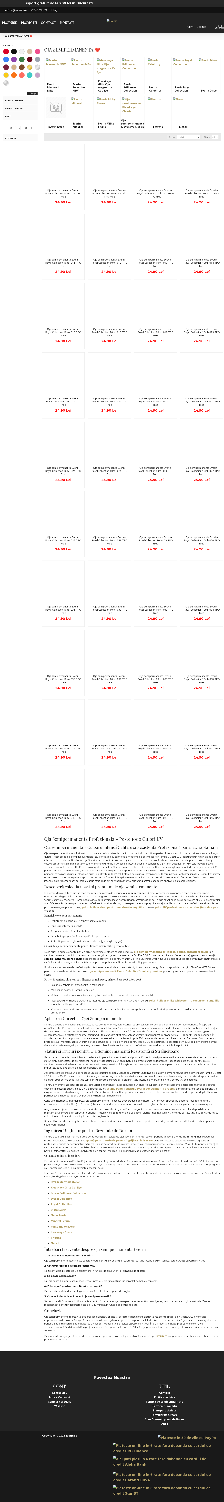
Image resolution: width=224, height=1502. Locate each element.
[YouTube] (105, 1363)
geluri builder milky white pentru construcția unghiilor (184, 1000)
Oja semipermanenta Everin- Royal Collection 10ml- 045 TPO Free (202, 818)
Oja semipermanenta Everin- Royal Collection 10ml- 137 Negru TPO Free (155, 193)
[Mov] (14, 59)
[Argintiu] (37, 67)
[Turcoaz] (29, 75)
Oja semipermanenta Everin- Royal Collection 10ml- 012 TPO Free (109, 263)
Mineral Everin (60, 1221)
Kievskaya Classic (62, 1232)
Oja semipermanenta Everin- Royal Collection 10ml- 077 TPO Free (63, 193)
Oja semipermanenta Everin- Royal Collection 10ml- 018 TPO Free (155, 332)
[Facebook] (79, 1363)
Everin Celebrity (61, 1198)
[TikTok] (131, 1363)
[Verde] (22, 59)
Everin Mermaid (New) (65, 1182)
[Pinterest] (118, 1363)
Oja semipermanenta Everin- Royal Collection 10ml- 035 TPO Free (63, 679)
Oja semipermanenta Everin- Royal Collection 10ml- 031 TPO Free (63, 610)
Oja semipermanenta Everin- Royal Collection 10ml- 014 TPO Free (202, 263)
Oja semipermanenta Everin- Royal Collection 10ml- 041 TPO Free (202, 748)
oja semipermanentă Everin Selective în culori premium (125, 971)
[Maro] (22, 67)
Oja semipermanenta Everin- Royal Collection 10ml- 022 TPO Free (155, 401)
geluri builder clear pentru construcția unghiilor (112, 907)
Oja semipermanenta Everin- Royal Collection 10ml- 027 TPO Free (202, 471)
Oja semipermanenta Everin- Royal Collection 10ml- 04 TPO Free (109, 748)
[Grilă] (47, 137)
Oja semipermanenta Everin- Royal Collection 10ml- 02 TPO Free (63, 401)
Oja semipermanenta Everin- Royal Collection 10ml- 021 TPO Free (109, 401)
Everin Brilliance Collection (68, 1193)
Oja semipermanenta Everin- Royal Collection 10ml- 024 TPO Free (63, 471)
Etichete (10, 138)
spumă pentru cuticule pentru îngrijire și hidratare (119, 1140)
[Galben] (6, 75)
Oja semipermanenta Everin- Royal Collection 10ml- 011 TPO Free (63, 263)
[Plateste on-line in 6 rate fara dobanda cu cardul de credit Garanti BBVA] (164, 1477)
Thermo (56, 1238)
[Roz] (37, 51)
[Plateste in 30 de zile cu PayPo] (187, 1437)
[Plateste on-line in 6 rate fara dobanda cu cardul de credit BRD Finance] (164, 1448)
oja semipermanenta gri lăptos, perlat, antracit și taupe (171, 952)
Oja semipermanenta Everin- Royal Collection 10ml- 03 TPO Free (155, 540)
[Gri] (37, 59)
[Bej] (14, 67)
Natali (55, 1243)
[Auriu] (29, 67)
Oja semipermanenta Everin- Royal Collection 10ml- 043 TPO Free (109, 818)
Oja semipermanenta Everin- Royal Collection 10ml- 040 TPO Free (155, 748)
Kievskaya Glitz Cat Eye (66, 1187)
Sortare (172, 137)
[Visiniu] (6, 67)
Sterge (33, 93)
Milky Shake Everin (63, 1226)
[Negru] (14, 51)
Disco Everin (58, 1210)
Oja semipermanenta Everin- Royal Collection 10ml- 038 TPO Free (202, 679)
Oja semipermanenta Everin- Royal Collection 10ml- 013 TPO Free (155, 263)
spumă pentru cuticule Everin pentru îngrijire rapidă (141, 1088)
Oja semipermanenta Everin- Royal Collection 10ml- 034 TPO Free (202, 610)
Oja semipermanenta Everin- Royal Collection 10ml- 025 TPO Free (109, 471)
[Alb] (22, 51)
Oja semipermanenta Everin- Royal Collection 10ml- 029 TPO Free (109, 540)
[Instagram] (92, 1363)
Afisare (207, 137)
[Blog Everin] (145, 1363)
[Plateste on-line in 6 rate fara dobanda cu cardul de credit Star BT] (164, 1490)
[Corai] (22, 75)
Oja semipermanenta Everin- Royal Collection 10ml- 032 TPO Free (109, 610)
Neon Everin (59, 1215)
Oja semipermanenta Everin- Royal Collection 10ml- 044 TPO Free (155, 818)
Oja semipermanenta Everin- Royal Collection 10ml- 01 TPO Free (201, 193)
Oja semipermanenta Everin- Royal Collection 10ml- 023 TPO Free (202, 401)
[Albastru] (6, 59)
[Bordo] (29, 59)
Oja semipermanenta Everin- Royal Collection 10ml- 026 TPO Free (155, 471)
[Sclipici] (6, 83)
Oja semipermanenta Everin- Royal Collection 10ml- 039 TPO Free (63, 748)
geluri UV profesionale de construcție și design (185, 907)
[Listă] (51, 137)
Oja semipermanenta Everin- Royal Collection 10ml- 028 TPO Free (63, 540)
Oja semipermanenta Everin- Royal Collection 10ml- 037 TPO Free (155, 679)
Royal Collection (61, 1204)
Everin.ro (161, 1336)
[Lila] (37, 75)
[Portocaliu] (14, 75)
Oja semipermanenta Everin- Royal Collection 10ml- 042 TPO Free (63, 818)
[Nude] (29, 51)
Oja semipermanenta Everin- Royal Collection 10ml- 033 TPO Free (155, 610)
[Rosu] (6, 51)
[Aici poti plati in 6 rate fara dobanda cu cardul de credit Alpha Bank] (164, 1461)
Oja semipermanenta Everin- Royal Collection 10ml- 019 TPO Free (202, 332)
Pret (8, 116)
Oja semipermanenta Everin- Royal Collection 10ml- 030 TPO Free (202, 540)
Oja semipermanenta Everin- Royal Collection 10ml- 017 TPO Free (109, 332)
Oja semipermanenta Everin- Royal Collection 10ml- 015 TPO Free (63, 332)
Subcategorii (14, 100)
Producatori (14, 108)
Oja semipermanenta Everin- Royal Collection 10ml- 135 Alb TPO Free (109, 193)
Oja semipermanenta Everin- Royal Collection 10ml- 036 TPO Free (109, 679)
